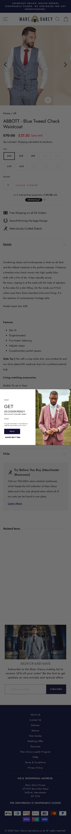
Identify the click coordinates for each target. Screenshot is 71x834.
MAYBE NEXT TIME (12, 437)
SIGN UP (12, 431)
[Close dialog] (68, 391)
